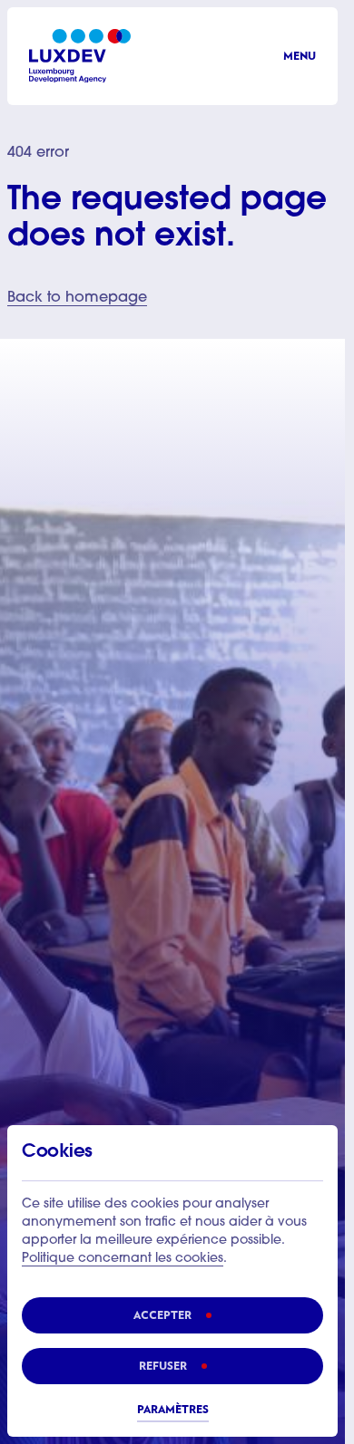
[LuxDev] (80, 55)
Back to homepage (77, 298)
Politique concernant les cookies (122, 1259)
